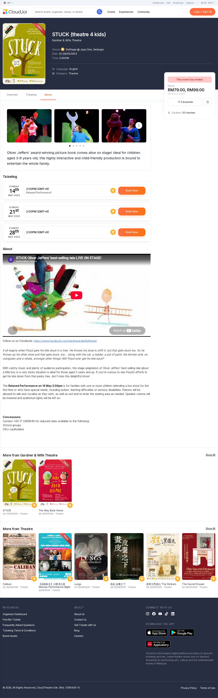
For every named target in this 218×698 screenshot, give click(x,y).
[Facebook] (154, 614)
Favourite (187, 102)
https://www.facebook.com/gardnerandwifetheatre (65, 341)
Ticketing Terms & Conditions (19, 630)
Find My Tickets (12, 619)
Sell (168, 3)
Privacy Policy (189, 687)
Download (178, 3)
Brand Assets (10, 635)
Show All (210, 454)
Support (190, 3)
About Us (79, 614)
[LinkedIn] (173, 614)
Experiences (126, 11)
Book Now (132, 190)
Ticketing (31, 94)
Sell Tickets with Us (85, 625)
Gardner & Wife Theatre (66, 40)
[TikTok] (166, 614)
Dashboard (158, 3)
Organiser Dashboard (15, 614)
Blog (76, 630)
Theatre (73, 73)
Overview (12, 94)
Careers (78, 635)
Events (111, 11)
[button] (138, 125)
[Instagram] (147, 614)
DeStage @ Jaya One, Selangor (85, 49)
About (48, 94)
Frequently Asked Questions (19, 625)
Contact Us (80, 619)
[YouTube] (160, 614)
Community (143, 11)
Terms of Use (207, 687)
